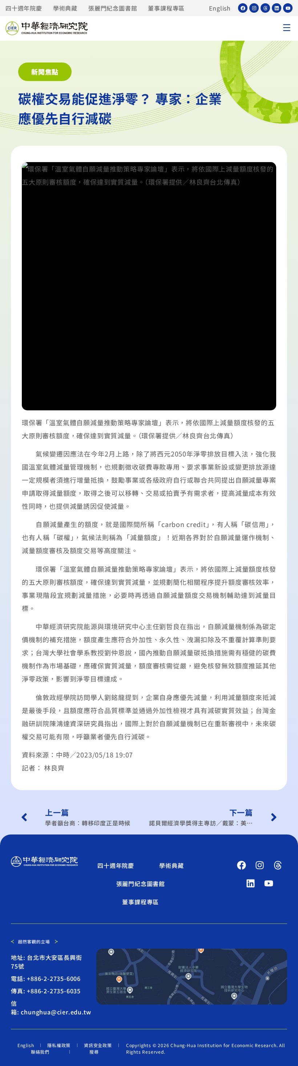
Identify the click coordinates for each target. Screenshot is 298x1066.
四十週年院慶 (23, 8)
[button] (287, 28)
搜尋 (94, 1052)
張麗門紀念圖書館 (112, 8)
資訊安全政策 (98, 1045)
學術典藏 (65, 8)
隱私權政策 (59, 1045)
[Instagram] (254, 8)
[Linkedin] (276, 8)
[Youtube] (288, 8)
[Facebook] (242, 8)
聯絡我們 (40, 1052)
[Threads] (265, 8)
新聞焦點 (45, 71)
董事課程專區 (166, 8)
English (220, 8)
